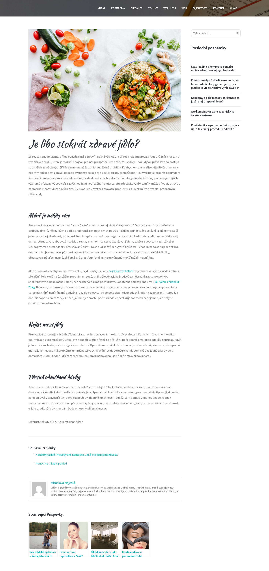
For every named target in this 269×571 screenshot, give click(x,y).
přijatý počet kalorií (121, 271)
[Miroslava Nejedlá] (39, 489)
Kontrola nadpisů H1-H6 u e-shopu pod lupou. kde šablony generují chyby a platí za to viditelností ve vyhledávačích (215, 84)
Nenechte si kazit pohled (51, 463)
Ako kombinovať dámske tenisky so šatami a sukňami (212, 113)
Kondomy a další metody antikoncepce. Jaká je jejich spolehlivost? (77, 454)
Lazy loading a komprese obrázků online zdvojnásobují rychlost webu (213, 68)
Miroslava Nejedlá (63, 483)
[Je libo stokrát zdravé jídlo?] (104, 80)
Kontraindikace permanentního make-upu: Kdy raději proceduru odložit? (215, 127)
